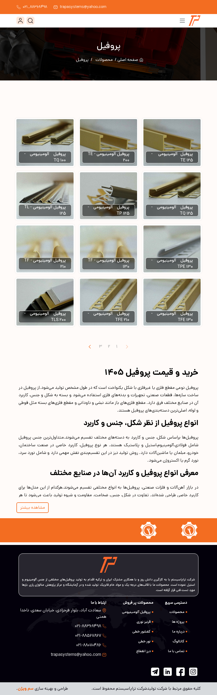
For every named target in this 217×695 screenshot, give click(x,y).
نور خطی (144, 641)
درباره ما (178, 631)
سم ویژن (26, 688)
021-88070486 (88, 645)
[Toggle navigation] (182, 20)
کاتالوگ (178, 641)
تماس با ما (176, 651)
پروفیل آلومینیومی (136, 612)
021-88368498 (88, 626)
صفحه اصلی (128, 60)
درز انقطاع (143, 651)
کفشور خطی (141, 631)
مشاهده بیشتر (32, 507)
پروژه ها (178, 621)
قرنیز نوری (144, 621)
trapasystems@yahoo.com (83, 7)
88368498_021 (35, 7)
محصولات (104, 60)
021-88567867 (88, 636)
